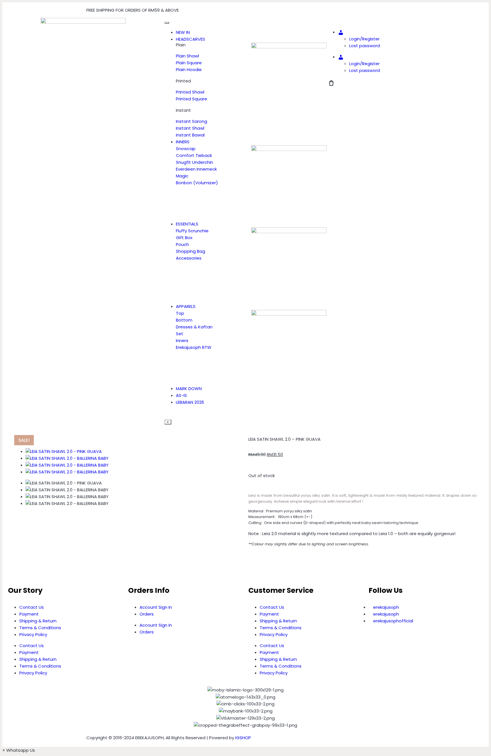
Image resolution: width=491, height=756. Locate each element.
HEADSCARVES (190, 39)
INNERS (183, 142)
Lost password (364, 46)
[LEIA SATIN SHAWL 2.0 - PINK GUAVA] (64, 451)
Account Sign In (156, 607)
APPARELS (185, 306)
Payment (29, 614)
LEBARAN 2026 (190, 402)
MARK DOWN (189, 389)
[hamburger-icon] (167, 23)
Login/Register (364, 39)
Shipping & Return (38, 621)
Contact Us (31, 607)
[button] (250, 565)
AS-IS (181, 395)
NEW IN (183, 32)
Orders (147, 614)
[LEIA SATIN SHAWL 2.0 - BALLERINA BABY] (67, 458)
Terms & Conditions (40, 628)
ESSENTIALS (187, 224)
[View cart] (331, 83)
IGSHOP (243, 738)
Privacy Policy (33, 634)
